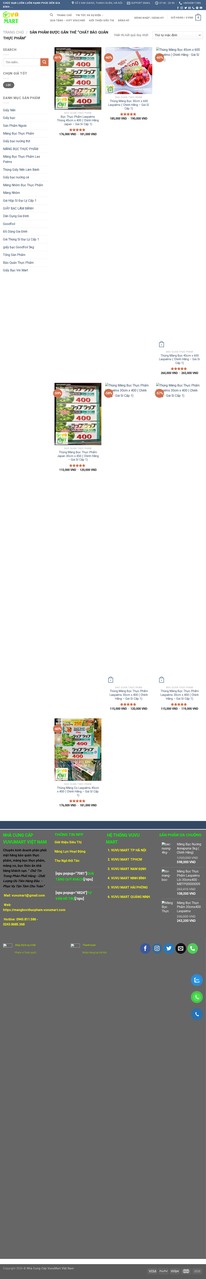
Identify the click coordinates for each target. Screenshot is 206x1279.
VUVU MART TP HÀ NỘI (128, 850)
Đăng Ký (124, 20)
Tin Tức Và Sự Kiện (88, 15)
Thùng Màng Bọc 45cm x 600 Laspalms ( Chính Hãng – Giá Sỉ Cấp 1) (179, 359)
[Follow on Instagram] (181, 8)
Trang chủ (13, 32)
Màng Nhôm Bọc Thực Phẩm (23, 185)
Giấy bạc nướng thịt (16, 141)
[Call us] (193, 8)
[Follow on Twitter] (185, 8)
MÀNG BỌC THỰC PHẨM (20, 149)
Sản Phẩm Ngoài (15, 126)
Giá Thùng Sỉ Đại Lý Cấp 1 (21, 239)
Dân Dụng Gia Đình (16, 216)
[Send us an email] (189, 8)
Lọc (8, 85)
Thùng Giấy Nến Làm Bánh (21, 170)
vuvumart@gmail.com (28, 895)
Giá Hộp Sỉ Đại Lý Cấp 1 (19, 200)
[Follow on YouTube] (201, 8)
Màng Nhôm (11, 193)
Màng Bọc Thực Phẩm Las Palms (21, 159)
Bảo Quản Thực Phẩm (18, 263)
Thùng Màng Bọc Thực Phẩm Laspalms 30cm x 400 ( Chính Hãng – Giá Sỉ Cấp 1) (129, 694)
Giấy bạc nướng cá (16, 177)
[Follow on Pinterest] (197, 8)
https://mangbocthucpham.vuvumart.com (34, 910)
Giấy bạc (9, 118)
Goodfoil (9, 224)
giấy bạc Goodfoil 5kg (18, 247)
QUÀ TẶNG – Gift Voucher (67, 20)
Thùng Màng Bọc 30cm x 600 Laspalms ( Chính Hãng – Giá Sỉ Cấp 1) (128, 104)
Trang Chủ (64, 15)
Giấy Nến (9, 110)
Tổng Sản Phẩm (14, 255)
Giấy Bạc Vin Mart (15, 270)
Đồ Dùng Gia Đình (15, 231)
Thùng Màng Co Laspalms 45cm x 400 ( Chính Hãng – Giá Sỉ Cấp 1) (78, 791)
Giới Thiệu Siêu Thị (101, 20)
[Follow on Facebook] (178, 8)
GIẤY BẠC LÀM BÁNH (18, 208)
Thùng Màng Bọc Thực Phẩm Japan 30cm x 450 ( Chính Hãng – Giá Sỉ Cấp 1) (78, 456)
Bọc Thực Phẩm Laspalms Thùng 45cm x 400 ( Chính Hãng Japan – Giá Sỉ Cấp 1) (78, 120)
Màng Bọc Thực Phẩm (18, 133)
